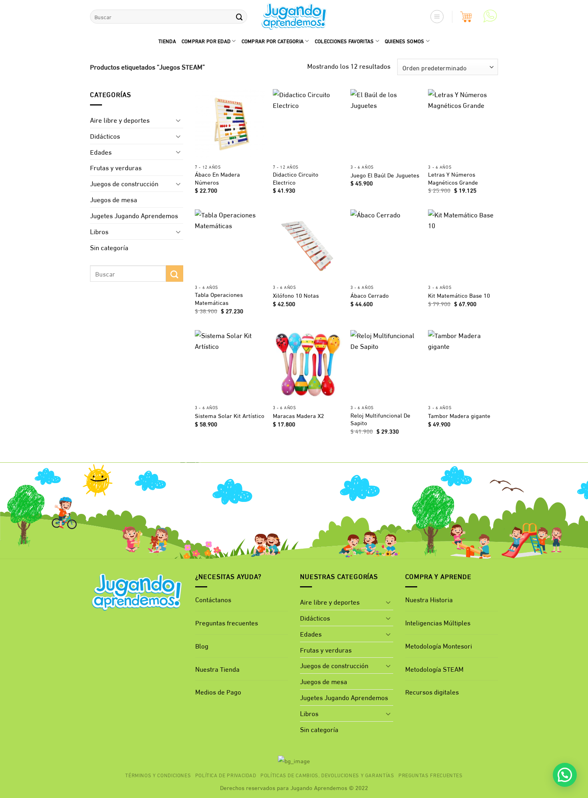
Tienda (167, 41)
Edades (101, 152)
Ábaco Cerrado (369, 295)
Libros (99, 231)
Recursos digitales (432, 692)
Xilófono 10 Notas (296, 295)
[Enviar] (239, 17)
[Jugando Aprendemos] (294, 16)
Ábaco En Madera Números (217, 178)
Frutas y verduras (116, 167)
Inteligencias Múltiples (437, 622)
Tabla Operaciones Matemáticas (219, 298)
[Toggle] (178, 120)
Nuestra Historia (429, 599)
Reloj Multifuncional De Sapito (380, 419)
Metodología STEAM (434, 669)
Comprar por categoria (273, 41)
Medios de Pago (218, 692)
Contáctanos (213, 599)
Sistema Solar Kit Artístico (229, 416)
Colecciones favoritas (344, 41)
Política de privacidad (225, 774)
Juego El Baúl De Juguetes (384, 175)
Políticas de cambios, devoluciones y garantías (327, 774)
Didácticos (105, 136)
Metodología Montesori (438, 646)
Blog (201, 646)
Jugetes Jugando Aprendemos (134, 215)
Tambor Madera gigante (459, 416)
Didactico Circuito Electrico (295, 178)
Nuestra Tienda (217, 669)
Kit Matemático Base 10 (459, 295)
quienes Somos (404, 41)
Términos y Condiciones (158, 774)
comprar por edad (206, 41)
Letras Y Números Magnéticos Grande (453, 178)
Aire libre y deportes (120, 120)
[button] (437, 17)
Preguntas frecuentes (226, 622)
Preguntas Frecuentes (430, 774)
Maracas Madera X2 (298, 416)
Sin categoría (109, 247)
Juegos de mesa (113, 199)
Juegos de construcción (124, 183)
